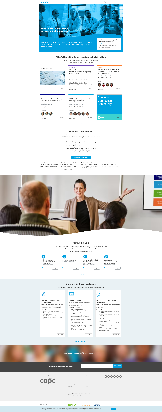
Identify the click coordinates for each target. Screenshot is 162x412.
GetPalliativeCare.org (106, 43)
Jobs (87, 382)
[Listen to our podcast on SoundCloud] (117, 376)
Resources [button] (55, 2)
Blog (69, 376)
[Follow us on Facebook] (111, 376)
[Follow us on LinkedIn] (106, 376)
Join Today (117, 117)
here (57, 409)
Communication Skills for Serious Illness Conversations (91, 261)
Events (87, 380)
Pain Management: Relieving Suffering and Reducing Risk (49, 261)
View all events (101, 89)
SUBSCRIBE (117, 366)
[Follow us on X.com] (114, 376)
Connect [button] (73, 2)
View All (80, 124)
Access (61, 88)
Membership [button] (88, 2)
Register (118, 88)
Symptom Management (69, 260)
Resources (88, 376)
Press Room (71, 382)
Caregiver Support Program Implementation (51, 301)
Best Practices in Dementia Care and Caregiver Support (110, 261)
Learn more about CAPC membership (80, 353)
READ (90, 88)
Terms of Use (70, 395)
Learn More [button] (60, 334)
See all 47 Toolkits (80, 341)
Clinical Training (90, 378)
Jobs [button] (83, 2)
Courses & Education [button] (64, 2)
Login (109, 2)
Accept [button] (113, 409)
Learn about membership (81, 157)
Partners (70, 380)
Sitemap (81, 395)
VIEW (55, 268)
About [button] (95, 2)
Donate (70, 378)
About (87, 386)
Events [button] (79, 2)
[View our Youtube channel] (120, 376)
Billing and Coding (76, 300)
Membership (89, 384)
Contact (70, 386)
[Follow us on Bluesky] (108, 376)
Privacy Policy (71, 384)
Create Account (117, 2)
